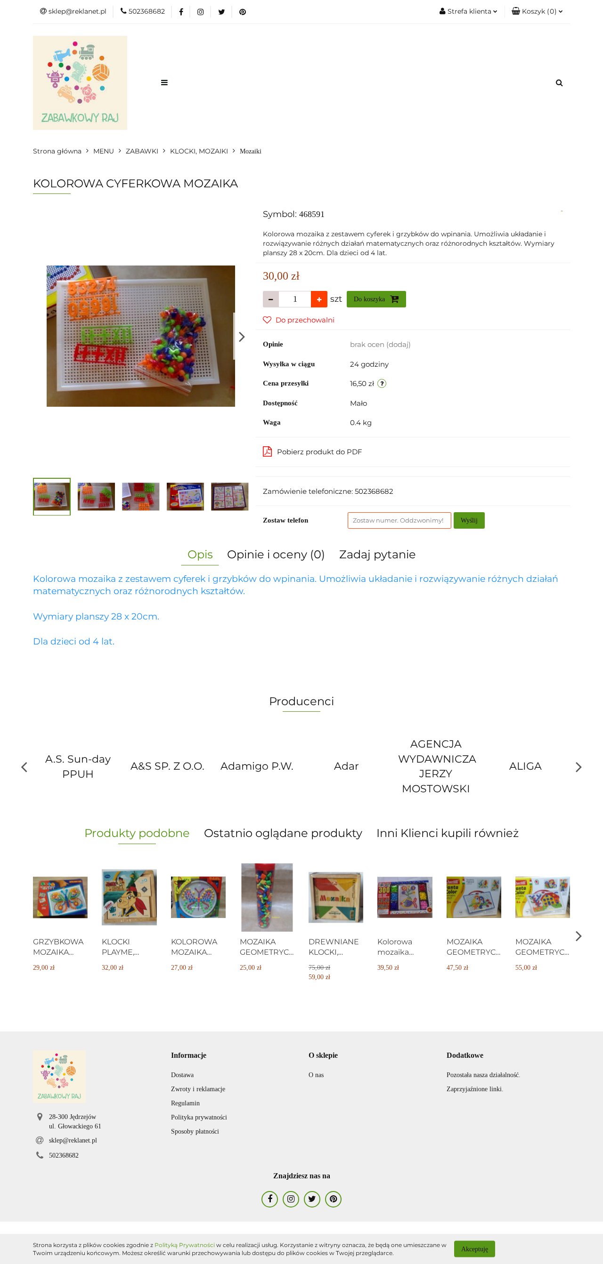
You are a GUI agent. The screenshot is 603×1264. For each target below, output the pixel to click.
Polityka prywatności (199, 1117)
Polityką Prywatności (185, 1244)
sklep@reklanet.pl (73, 1140)
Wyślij (469, 520)
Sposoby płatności (195, 1131)
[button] (537, 12)
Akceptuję (474, 1248)
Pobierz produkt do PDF (319, 451)
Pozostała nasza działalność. (484, 1075)
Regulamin (185, 1103)
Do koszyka (370, 299)
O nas (316, 1075)
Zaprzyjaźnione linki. (475, 1089)
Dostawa (182, 1075)
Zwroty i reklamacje (198, 1089)
